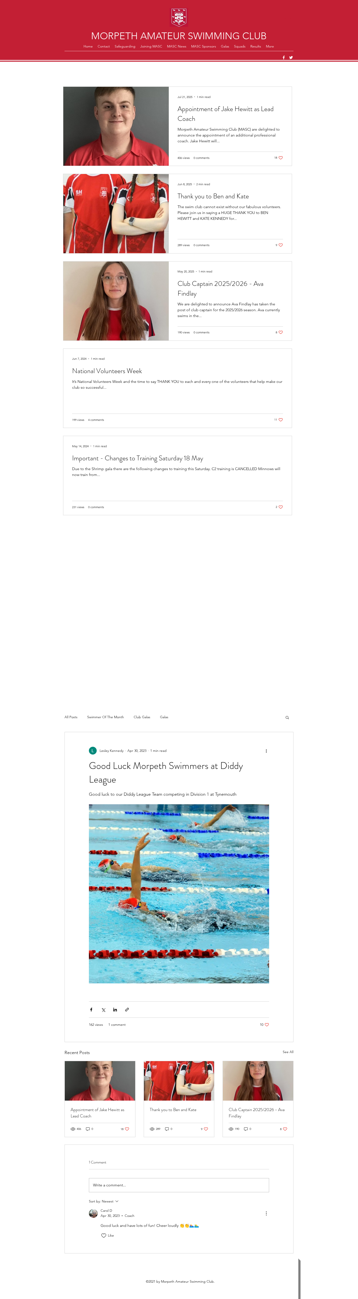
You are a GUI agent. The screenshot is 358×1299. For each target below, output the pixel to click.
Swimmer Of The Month (105, 717)
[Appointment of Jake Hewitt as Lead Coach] (100, 1081)
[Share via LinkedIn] (115, 1009)
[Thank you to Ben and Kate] (179, 1081)
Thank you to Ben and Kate (173, 1109)
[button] (287, 717)
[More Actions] (266, 1213)
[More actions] (266, 751)
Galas (164, 717)
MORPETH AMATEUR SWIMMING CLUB (179, 36)
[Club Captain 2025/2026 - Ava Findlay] (258, 1081)
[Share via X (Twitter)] (103, 1009)
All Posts (71, 717)
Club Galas (142, 717)
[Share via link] (127, 1009)
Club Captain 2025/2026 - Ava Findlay (257, 1112)
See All (288, 1052)
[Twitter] (291, 57)
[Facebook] (283, 57)
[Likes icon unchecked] (104, 1236)
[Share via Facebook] (91, 1009)
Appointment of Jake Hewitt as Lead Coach (97, 1112)
